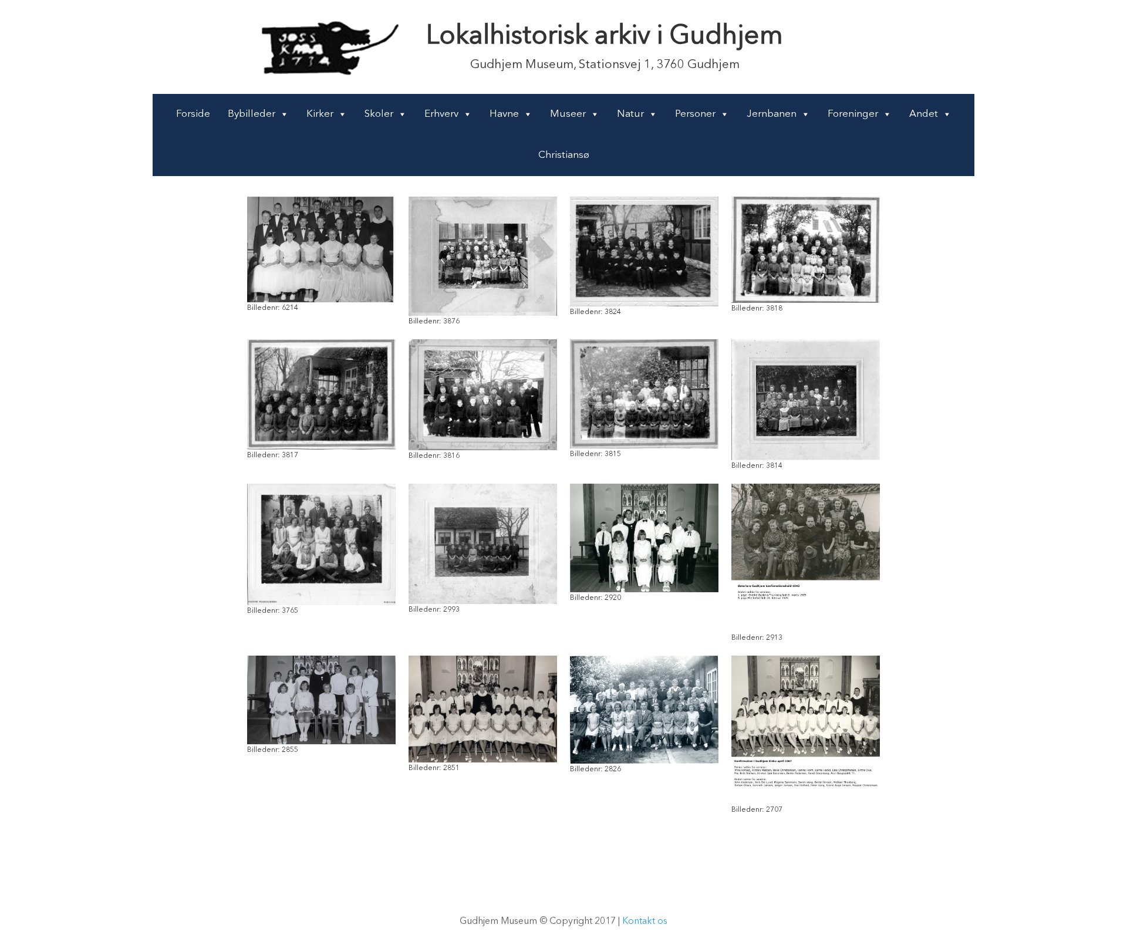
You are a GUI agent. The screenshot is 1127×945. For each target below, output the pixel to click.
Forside (193, 114)
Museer (568, 114)
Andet (923, 114)
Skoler (379, 114)
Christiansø (563, 155)
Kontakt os (644, 921)
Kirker (319, 114)
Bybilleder (251, 114)
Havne (504, 114)
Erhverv (441, 114)
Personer (695, 114)
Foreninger (853, 114)
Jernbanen (772, 114)
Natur (630, 114)
